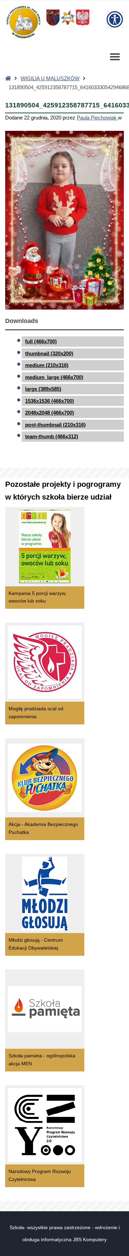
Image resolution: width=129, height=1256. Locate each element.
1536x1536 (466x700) (49, 401)
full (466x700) (41, 341)
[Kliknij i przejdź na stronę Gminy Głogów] (53, 25)
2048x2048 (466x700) (49, 413)
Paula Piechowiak (97, 118)
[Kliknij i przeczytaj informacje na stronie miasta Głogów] (68, 25)
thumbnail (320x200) (49, 353)
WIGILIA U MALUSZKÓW (50, 78)
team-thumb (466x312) (51, 436)
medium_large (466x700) (54, 377)
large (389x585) (43, 389)
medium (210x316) (46, 365)
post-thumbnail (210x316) (55, 425)
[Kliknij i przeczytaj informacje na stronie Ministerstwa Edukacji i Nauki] (82, 25)
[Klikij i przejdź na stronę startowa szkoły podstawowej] (23, 22)
